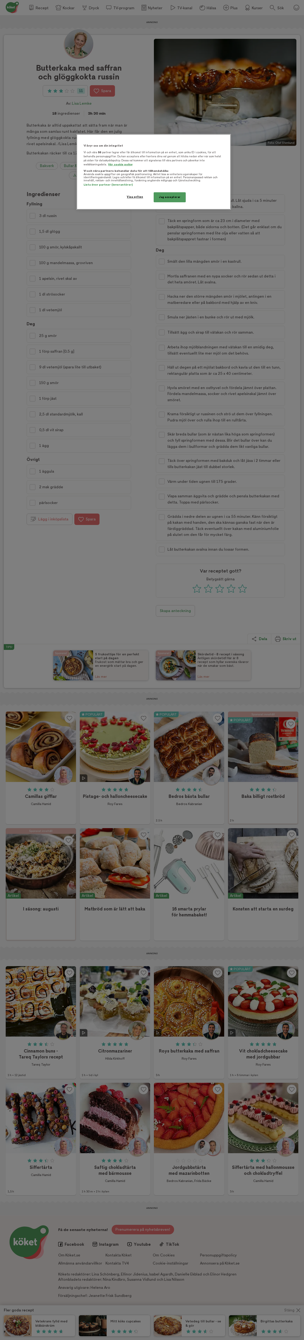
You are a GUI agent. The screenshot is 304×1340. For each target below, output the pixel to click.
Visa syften (135, 196)
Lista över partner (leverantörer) (108, 184)
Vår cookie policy (120, 164)
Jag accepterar (169, 197)
